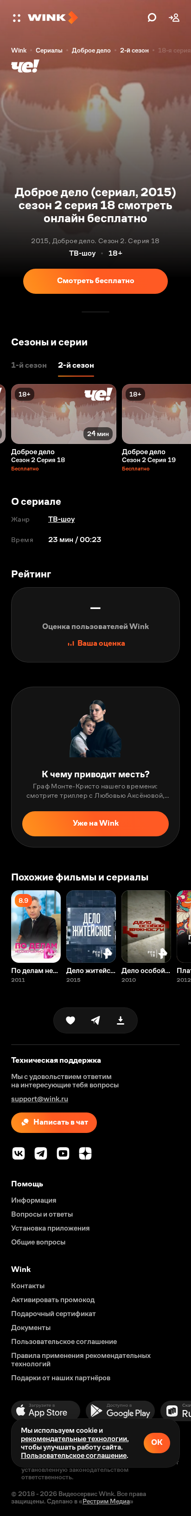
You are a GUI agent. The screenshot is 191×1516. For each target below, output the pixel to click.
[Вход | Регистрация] (174, 17)
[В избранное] (70, 1020)
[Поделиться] (95, 1020)
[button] (17, 17)
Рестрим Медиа (106, 1501)
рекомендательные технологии (74, 1439)
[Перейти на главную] (85, 17)
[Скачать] (120, 1020)
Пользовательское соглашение (74, 1455)
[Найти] (152, 17)
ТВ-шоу (61, 519)
